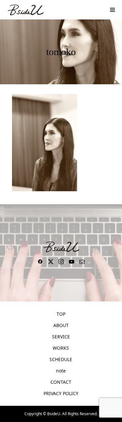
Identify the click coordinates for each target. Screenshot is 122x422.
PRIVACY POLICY (61, 393)
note (61, 371)
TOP (61, 314)
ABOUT (61, 325)
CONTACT (60, 382)
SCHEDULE (60, 359)
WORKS (61, 348)
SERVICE (61, 337)
